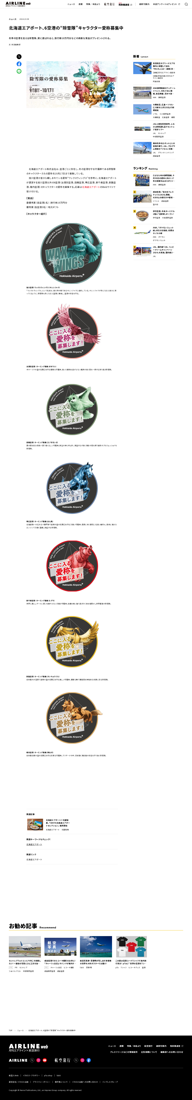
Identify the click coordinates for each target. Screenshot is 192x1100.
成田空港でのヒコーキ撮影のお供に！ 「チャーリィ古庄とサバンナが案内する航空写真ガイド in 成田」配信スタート (60, 962)
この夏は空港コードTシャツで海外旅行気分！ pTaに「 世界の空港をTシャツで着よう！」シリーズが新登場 (131, 962)
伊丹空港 (156, 218)
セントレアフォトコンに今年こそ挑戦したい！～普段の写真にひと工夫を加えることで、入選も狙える (25, 962)
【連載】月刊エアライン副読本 (164, 72)
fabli (82, 967)
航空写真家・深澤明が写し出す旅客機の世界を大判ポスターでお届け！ (95, 962)
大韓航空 (156, 117)
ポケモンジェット (159, 240)
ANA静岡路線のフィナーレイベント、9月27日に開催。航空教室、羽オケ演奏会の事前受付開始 (164, 91)
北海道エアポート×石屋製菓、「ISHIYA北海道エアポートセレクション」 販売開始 (58, 823)
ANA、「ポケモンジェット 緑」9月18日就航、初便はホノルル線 (163, 230)
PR (16, 967)
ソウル (155, 114)
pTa (117, 967)
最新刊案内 (144, 4)
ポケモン (161, 237)
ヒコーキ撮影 (69, 967)
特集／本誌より (93, 4)
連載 (81, 4)
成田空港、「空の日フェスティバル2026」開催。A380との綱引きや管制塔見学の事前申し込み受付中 (163, 195)
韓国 (173, 117)
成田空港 (156, 156)
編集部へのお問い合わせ (172, 1052)
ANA (154, 97)
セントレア (162, 133)
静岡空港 (161, 97)
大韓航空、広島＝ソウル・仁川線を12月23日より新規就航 (163, 107)
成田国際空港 (49, 971)
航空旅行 (148, 1046)
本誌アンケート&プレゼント (165, 4)
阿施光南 (156, 81)
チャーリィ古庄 (56, 967)
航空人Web (14, 1075)
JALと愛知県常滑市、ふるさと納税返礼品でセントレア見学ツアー (164, 127)
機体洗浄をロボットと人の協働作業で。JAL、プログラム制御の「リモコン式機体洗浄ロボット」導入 (164, 146)
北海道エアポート (91, 187)
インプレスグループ (110, 1082)
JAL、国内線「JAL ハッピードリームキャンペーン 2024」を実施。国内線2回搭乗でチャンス (163, 250)
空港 (143, 967)
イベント (156, 201)
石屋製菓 (65, 830)
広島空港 (165, 117)
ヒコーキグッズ (134, 967)
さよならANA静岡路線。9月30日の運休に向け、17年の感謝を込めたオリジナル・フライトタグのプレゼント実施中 (164, 178)
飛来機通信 (175, 1046)
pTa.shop (48, 1075)
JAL (154, 133)
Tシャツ (124, 967)
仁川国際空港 (165, 114)
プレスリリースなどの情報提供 (124, 1052)
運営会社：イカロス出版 (19, 1082)
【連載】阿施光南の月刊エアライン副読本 (163, 77)
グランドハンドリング (166, 152)
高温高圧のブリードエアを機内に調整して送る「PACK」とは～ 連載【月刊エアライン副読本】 (164, 66)
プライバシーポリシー (42, 1082)
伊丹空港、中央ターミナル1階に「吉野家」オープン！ (164, 212)
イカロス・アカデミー (31, 1075)
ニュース (71, 4)
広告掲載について (149, 1052)
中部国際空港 (158, 136)
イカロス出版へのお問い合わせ (85, 1082)
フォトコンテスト (15, 971)
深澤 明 (89, 967)
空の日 (155, 204)
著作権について (61, 1082)
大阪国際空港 (167, 218)
